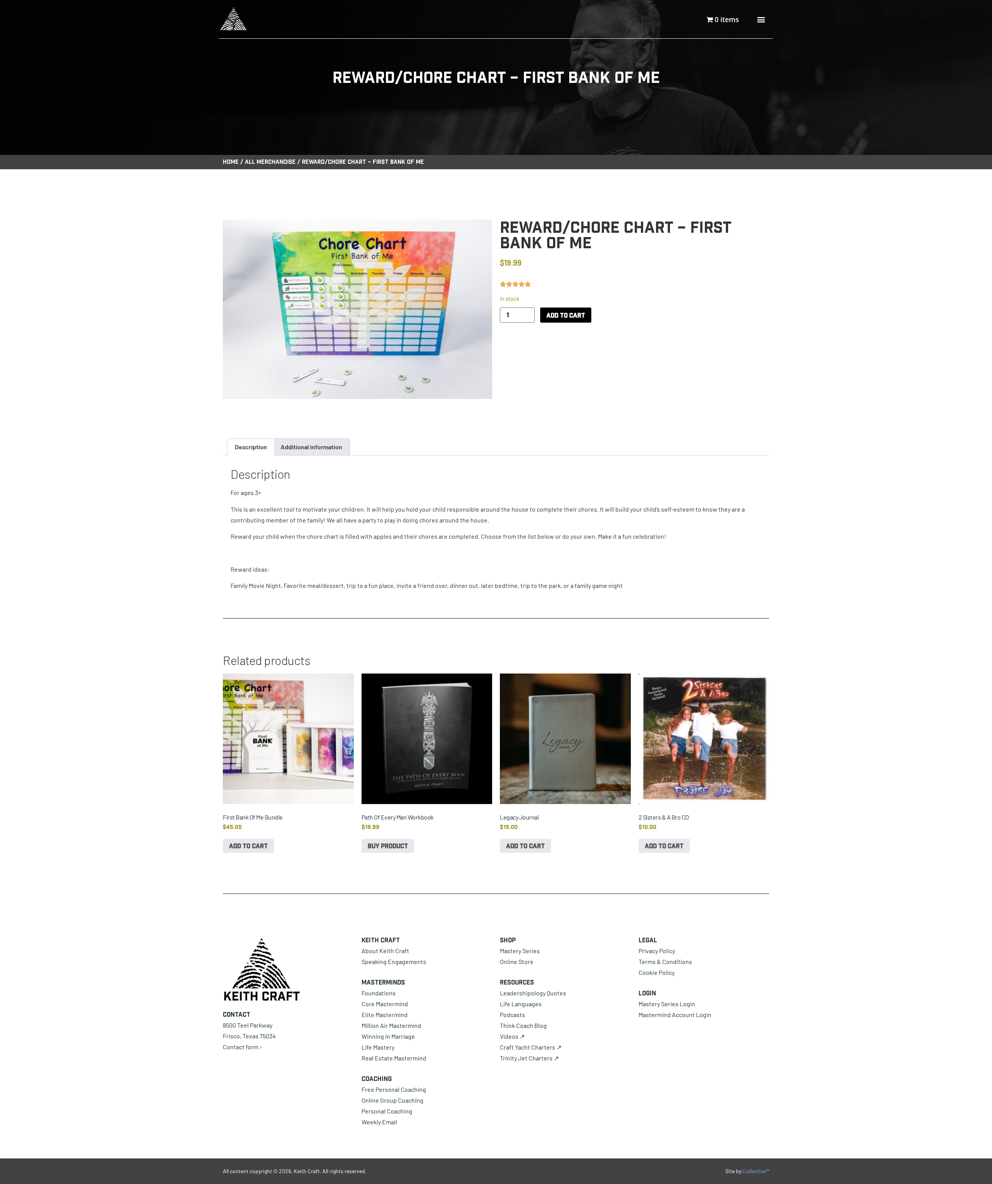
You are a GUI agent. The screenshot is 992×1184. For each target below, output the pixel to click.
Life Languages (521, 1003)
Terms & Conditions (665, 961)
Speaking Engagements (394, 961)
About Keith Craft (385, 950)
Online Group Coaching (393, 1100)
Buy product (388, 846)
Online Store (517, 961)
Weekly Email (379, 1122)
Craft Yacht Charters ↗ (530, 1047)
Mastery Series (520, 950)
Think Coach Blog (523, 1025)
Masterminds (383, 982)
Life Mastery (378, 1047)
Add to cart (565, 315)
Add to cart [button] (248, 846)
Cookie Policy (657, 972)
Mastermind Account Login (675, 1014)
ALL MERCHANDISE (270, 162)
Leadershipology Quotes (533, 993)
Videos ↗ (512, 1036)
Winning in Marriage (388, 1036)
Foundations (379, 993)
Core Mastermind (385, 1003)
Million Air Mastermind (391, 1025)
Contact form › (242, 1046)
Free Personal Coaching (394, 1089)
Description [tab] (251, 446)
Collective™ (755, 1171)
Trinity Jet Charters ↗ (529, 1058)
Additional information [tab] (311, 446)
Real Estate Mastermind (394, 1058)
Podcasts (512, 1014)
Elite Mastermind (385, 1014)
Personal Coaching (387, 1111)
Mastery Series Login (667, 1003)
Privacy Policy (657, 950)
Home (231, 162)
